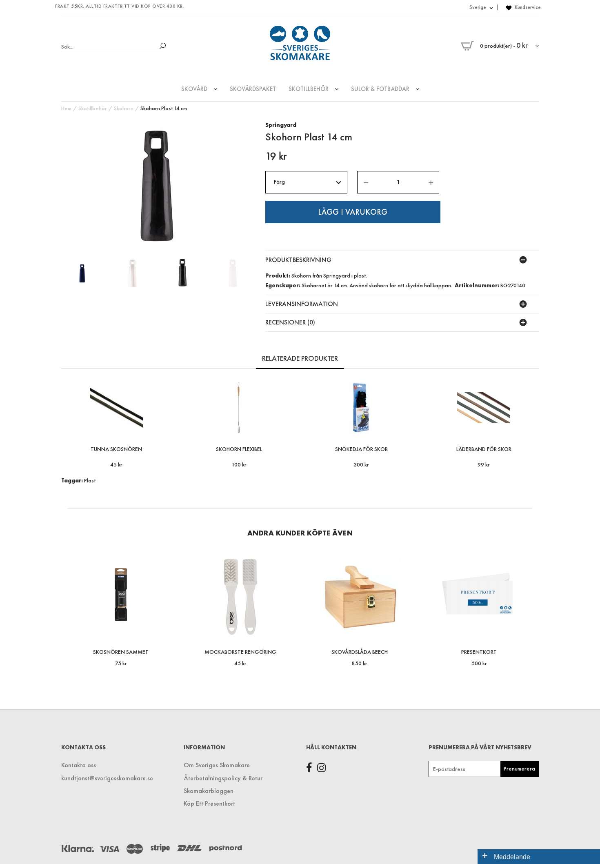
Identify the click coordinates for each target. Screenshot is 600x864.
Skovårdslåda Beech (359, 651)
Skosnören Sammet (121, 651)
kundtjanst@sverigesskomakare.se (107, 778)
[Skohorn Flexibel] (286, 427)
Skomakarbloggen (208, 790)
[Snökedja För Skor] (409, 427)
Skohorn (123, 108)
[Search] (160, 46)
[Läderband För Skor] (531, 427)
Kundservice (528, 7)
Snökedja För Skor (361, 449)
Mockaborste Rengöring (240, 651)
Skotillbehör (92, 108)
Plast (90, 480)
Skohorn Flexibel (239, 449)
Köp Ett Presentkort (209, 803)
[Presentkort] (525, 629)
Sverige (478, 7)
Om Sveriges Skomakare (217, 765)
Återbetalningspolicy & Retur (223, 778)
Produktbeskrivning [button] (298, 259)
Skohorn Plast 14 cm (163, 108)
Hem (66, 108)
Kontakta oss (78, 765)
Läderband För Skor (483, 449)
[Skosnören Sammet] (167, 629)
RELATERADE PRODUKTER (300, 358)
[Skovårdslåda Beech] (405, 629)
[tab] (402, 260)
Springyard (280, 125)
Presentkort (479, 651)
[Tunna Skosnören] (164, 427)
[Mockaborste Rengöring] (286, 629)
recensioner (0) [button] (290, 322)
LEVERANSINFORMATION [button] (301, 304)
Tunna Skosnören (116, 449)
